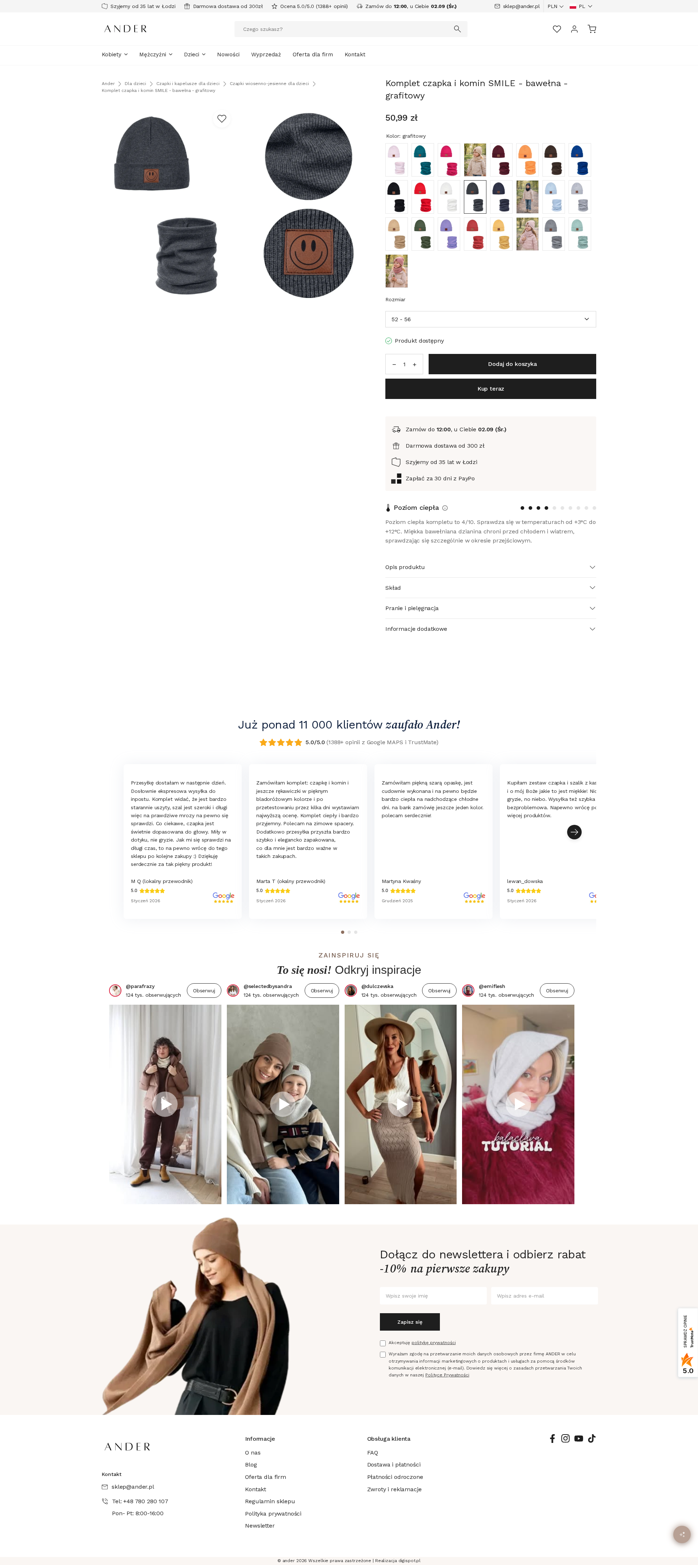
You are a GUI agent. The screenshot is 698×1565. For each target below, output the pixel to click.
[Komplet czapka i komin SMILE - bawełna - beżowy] (475, 160)
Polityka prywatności (273, 1513)
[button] (581, 6)
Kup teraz (491, 388)
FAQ (372, 1452)
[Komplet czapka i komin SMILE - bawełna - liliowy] (449, 234)
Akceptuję (422, 1342)
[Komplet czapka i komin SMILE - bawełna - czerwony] (423, 197)
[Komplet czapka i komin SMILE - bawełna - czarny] (396, 197)
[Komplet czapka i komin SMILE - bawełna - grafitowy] (475, 197)
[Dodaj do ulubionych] (221, 119)
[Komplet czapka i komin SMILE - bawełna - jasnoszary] (580, 197)
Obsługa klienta (389, 1438)
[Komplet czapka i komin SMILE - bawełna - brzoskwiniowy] (527, 160)
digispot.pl (409, 1560)
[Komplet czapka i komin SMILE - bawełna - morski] (423, 160)
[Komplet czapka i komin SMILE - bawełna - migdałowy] (475, 234)
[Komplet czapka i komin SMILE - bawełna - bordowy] (501, 160)
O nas (252, 1452)
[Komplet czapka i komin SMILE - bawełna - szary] (553, 234)
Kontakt (355, 54)
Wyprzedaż (266, 54)
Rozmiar (395, 299)
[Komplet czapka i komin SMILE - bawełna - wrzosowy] (396, 271)
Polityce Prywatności (447, 1375)
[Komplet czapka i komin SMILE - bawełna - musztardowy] (501, 234)
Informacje (260, 1438)
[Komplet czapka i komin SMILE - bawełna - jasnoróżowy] (396, 160)
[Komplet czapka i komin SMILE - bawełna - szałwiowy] (580, 234)
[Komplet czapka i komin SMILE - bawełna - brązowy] (553, 160)
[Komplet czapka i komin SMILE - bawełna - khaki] (423, 234)
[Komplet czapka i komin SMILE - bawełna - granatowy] (527, 197)
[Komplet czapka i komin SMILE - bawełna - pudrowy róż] (527, 234)
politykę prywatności (434, 1342)
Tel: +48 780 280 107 (140, 1501)
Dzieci (191, 54)
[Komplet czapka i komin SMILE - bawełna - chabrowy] (580, 160)
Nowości (228, 54)
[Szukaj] (458, 29)
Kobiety (111, 54)
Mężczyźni (152, 54)
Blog (251, 1464)
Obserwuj (204, 990)
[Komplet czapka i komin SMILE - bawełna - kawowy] (396, 234)
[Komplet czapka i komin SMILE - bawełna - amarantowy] (449, 160)
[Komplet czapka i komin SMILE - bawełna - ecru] (449, 197)
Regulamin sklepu (270, 1501)
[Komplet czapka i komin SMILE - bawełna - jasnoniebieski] (553, 197)
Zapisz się (409, 1322)
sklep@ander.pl (521, 6)
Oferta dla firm (313, 54)
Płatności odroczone (395, 1476)
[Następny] (574, 832)
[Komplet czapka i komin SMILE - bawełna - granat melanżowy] (501, 197)
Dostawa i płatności (394, 1464)
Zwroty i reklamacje (394, 1489)
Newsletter (259, 1525)
